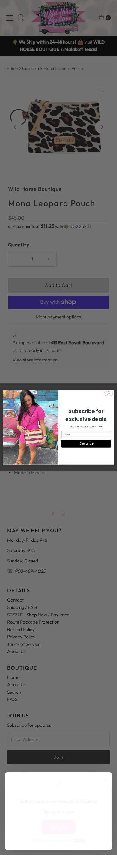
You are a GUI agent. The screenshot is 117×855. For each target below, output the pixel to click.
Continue (86, 443)
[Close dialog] (108, 394)
